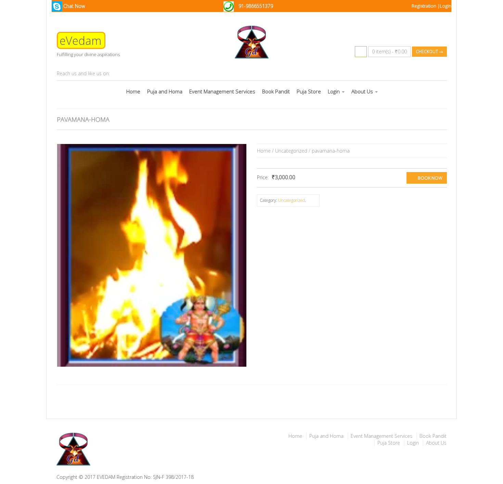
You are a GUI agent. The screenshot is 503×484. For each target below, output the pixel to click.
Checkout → (429, 51)
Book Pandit (276, 91)
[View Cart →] (361, 51)
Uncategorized (291, 150)
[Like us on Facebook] (143, 73)
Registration (424, 6)
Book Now (430, 178)
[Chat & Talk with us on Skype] (166, 73)
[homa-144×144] (152, 255)
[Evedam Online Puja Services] (151, 450)
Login (445, 6)
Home (133, 91)
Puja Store (309, 91)
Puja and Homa (164, 91)
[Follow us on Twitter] (155, 73)
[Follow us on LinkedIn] (131, 73)
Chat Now (73, 6)
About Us (362, 91)
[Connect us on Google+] (120, 73)
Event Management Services (222, 91)
